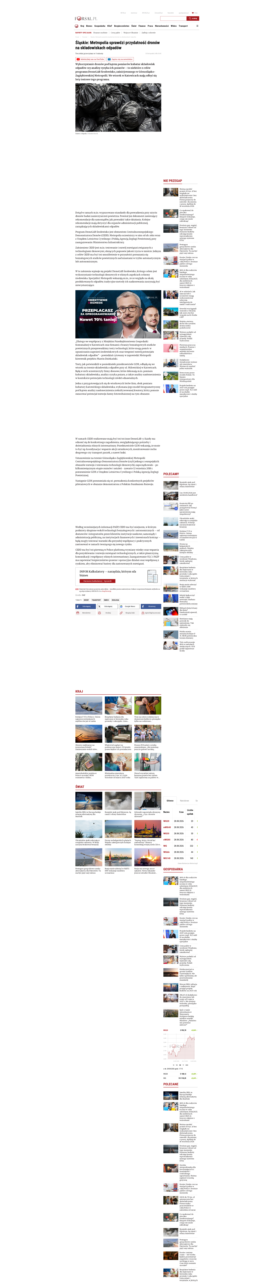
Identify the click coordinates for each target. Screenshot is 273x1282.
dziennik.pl (134, 13)
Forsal (77, 37)
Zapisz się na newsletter (122, 59)
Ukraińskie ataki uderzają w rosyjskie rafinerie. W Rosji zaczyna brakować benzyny (87, 842)
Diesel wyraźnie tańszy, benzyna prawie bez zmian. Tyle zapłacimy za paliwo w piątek (146, 775)
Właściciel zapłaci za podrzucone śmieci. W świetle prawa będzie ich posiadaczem (118, 747)
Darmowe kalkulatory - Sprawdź (97, 581)
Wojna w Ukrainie (130, 33)
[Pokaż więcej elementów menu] (197, 26)
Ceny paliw (115, 33)
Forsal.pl (84, 37)
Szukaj (194, 18)
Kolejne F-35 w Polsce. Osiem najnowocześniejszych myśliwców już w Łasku (87, 719)
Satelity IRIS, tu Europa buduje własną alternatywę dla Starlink (88, 814)
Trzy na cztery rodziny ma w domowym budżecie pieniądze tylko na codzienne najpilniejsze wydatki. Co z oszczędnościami (147, 719)
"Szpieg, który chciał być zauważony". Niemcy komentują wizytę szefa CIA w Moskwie (147, 842)
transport (96, 600)
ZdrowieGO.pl (159, 13)
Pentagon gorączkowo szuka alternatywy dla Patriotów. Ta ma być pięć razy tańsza (88, 871)
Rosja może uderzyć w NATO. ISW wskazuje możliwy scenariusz (117, 871)
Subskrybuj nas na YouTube (92, 59)
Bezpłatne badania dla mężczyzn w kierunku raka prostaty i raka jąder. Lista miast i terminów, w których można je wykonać (117, 719)
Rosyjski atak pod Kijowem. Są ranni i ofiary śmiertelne (118, 813)
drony (86, 600)
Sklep (195, 13)
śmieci (106, 600)
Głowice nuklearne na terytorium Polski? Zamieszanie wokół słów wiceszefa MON (86, 747)
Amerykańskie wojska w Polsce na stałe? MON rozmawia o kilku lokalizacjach (86, 775)
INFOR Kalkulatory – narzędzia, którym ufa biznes (108, 573)
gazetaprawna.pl (184, 13)
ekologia (115, 600)
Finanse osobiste (100, 33)
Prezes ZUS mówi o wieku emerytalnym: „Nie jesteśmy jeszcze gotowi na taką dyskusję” (146, 747)
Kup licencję (106, 591)
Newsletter (171, 13)
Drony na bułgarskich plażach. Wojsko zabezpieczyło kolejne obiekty (118, 842)
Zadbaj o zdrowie (149, 33)
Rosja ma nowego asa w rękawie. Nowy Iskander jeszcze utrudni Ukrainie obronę (145, 871)
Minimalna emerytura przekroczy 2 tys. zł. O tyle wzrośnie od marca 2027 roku (117, 775)
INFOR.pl (123, 13)
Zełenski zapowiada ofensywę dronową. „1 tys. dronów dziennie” (147, 814)
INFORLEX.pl (146, 13)
